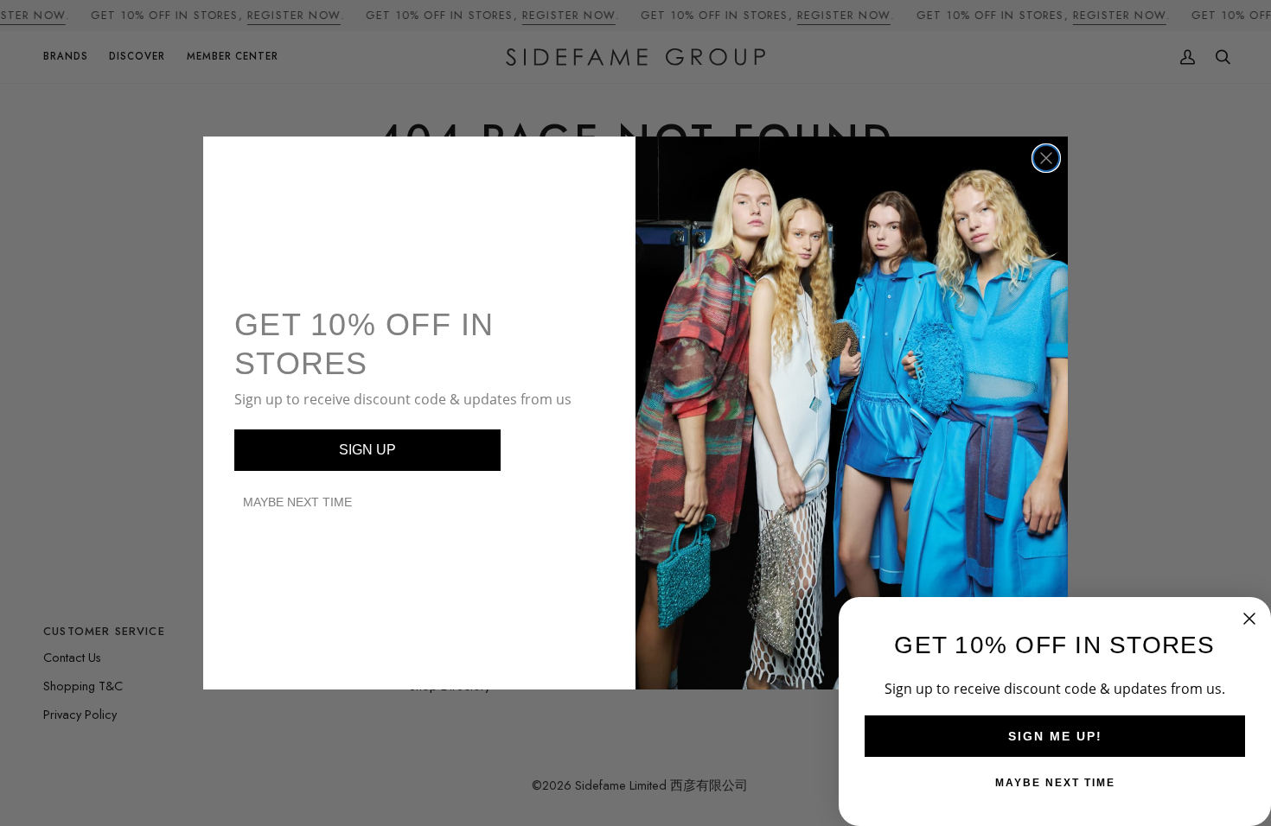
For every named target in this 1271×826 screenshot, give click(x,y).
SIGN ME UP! (1055, 736)
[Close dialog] (1046, 158)
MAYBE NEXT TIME (297, 502)
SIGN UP (367, 449)
